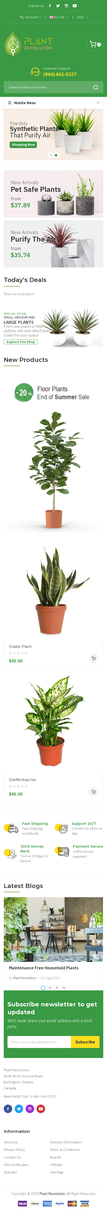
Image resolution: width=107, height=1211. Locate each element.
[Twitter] (58, 6)
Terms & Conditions (65, 1149)
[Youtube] (74, 6)
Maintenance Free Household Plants (44, 967)
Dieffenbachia (22, 779)
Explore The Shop (21, 342)
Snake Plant (20, 646)
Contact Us (12, 1157)
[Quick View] (97, 612)
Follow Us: (37, 6)
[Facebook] (50, 6)
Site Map (56, 1172)
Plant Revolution (52, 1193)
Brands (55, 1157)
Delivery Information (66, 1142)
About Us (11, 1142)
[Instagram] (66, 6)
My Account (29, 17)
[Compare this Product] (97, 630)
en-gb (59, 17)
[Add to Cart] (93, 658)
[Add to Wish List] (97, 621)
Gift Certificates (16, 1164)
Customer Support (56, 68)
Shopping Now (23, 145)
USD (80, 17)
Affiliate (56, 1164)
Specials (10, 1172)
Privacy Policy (14, 1149)
